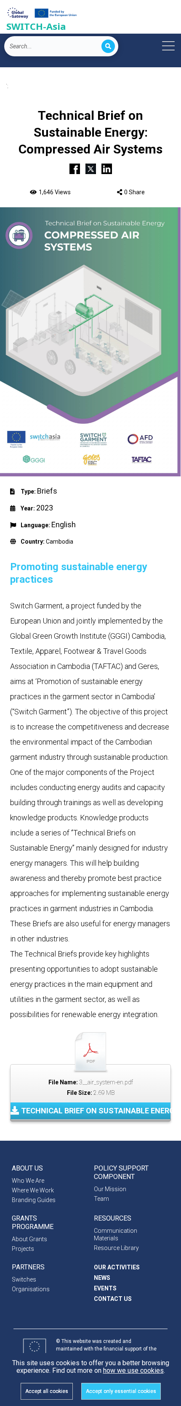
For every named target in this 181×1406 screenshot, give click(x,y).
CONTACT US (113, 1298)
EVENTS (105, 1288)
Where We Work (33, 1190)
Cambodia (59, 541)
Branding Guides (34, 1200)
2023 (44, 507)
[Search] (108, 46)
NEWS (102, 1277)
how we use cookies (133, 1370)
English (63, 524)
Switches (24, 1279)
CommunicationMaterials (115, 1234)
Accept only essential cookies (121, 1391)
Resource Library (116, 1248)
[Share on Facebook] (74, 168)
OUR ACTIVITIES (117, 1267)
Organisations (31, 1289)
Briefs (47, 490)
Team (101, 1198)
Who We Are (28, 1180)
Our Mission (110, 1189)
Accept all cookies (46, 1391)
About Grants (29, 1239)
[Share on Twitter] (90, 168)
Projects (23, 1248)
